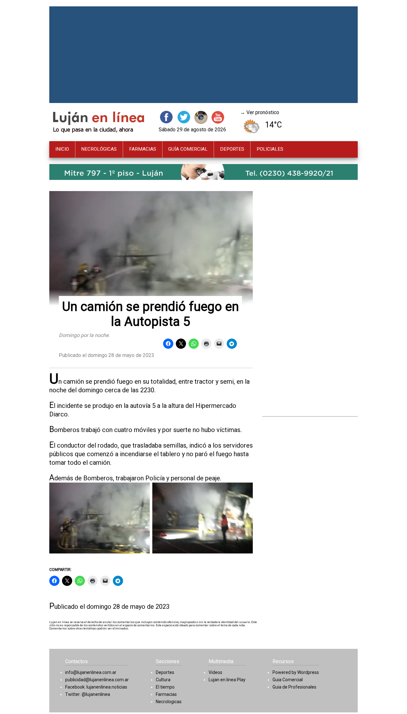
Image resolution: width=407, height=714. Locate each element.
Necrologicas (169, 701)
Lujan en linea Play (227, 679)
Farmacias (166, 694)
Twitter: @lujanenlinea (87, 694)
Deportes (165, 672)
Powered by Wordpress (295, 672)
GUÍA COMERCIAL (188, 149)
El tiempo (165, 687)
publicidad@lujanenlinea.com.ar (97, 679)
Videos (215, 672)
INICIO (62, 149)
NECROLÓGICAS (99, 149)
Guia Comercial (287, 679)
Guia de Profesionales (294, 687)
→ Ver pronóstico (259, 112)
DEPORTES (232, 149)
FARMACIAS (142, 149)
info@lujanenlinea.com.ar (90, 672)
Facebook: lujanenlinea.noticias (96, 687)
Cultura (163, 679)
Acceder (281, 694)
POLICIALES (270, 149)
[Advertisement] (203, 54)
